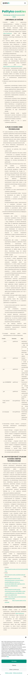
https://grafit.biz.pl (7, 33)
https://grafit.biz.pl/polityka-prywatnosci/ (12, 66)
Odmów (14, 665)
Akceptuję (14, 661)
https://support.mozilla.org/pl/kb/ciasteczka (15, 574)
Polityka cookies (8, 673)
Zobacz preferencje (14, 669)
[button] (26, 637)
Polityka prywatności (17, 673)
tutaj (8, 656)
